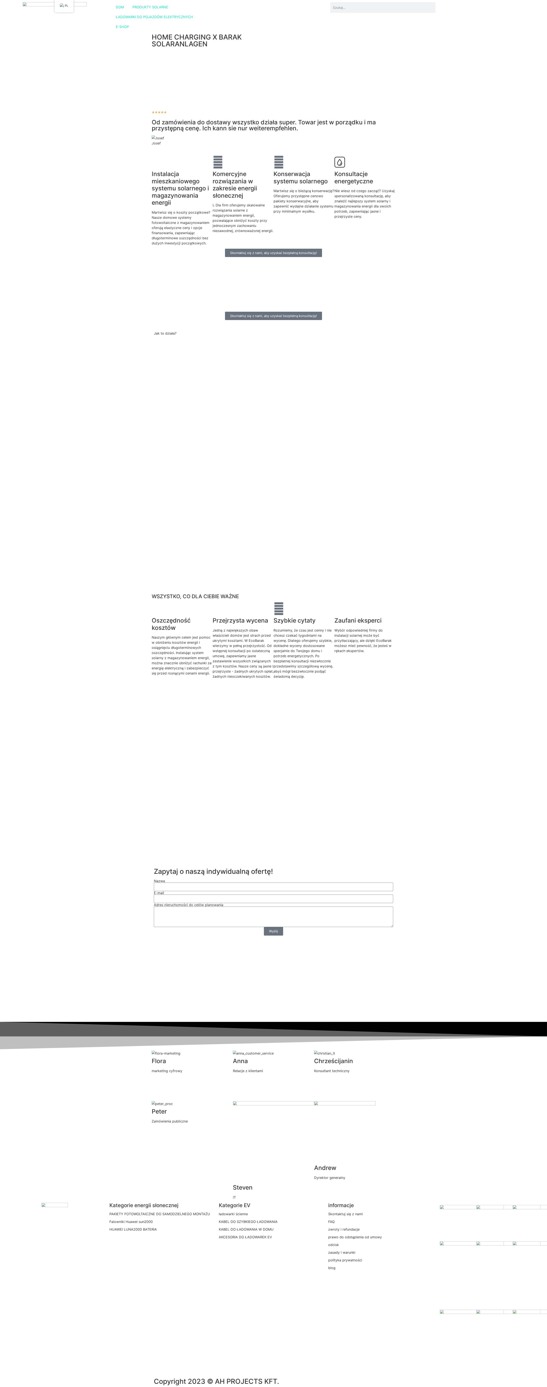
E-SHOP (122, 27)
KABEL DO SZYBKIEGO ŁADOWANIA (248, 1222)
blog (331, 1268)
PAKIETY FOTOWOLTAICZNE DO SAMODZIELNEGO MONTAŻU (159, 1214)
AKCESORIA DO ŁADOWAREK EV (245, 1237)
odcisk (333, 1245)
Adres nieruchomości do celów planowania (188, 905)
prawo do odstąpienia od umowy (355, 1237)
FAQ (331, 1222)
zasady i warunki (341, 1252)
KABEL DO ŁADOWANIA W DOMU (246, 1229)
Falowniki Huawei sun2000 (131, 1222)
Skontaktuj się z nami (345, 1214)
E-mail (159, 893)
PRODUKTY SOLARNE (150, 7)
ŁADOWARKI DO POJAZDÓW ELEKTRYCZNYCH (154, 17)
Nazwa (159, 881)
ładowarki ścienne (233, 1214)
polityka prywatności (345, 1260)
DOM (120, 7)
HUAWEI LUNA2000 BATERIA (133, 1229)
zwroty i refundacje (344, 1229)
